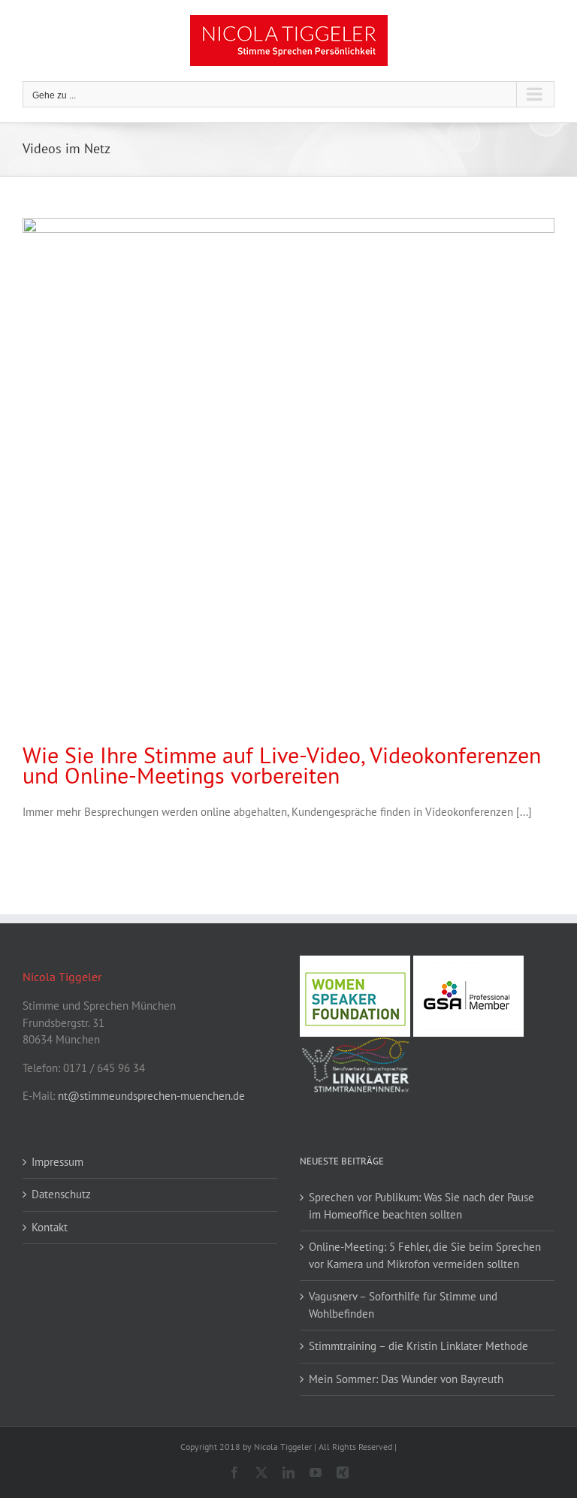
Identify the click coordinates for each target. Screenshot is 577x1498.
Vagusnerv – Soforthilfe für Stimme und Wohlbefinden (403, 1305)
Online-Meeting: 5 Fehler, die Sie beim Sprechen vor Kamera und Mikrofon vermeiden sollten (425, 1255)
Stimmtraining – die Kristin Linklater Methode (418, 1346)
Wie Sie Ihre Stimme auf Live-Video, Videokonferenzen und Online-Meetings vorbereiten (282, 765)
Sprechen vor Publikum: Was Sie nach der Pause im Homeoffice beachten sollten (421, 1206)
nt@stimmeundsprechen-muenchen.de (151, 1096)
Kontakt (50, 1227)
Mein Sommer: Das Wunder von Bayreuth (406, 1379)
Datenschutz (61, 1194)
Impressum (57, 1162)
